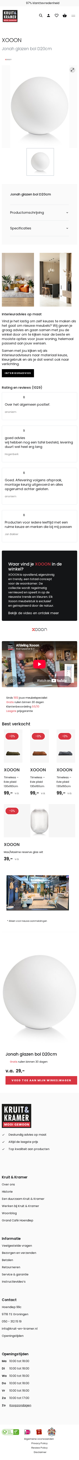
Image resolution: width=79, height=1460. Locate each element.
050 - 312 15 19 (11, 1321)
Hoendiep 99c (11, 1307)
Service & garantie (15, 1274)
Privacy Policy (39, 1443)
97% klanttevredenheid (42, 3)
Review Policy (39, 1447)
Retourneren (11, 1267)
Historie (7, 1191)
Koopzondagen (20, 1405)
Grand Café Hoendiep (17, 1220)
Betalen (7, 1260)
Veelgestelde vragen (17, 1246)
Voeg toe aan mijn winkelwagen (41, 1080)
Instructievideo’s (14, 1281)
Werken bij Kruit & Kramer (20, 1206)
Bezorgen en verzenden (19, 1253)
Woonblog (9, 1213)
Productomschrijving (27, 212)
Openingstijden (13, 1336)
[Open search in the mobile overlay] (41, 14)
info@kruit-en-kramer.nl (19, 1329)
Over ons (8, 1184)
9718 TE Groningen (15, 1314)
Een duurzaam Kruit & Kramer (23, 1199)
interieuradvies (18, 373)
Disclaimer (40, 1452)
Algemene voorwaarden (39, 1438)
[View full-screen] (72, 70)
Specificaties (20, 228)
